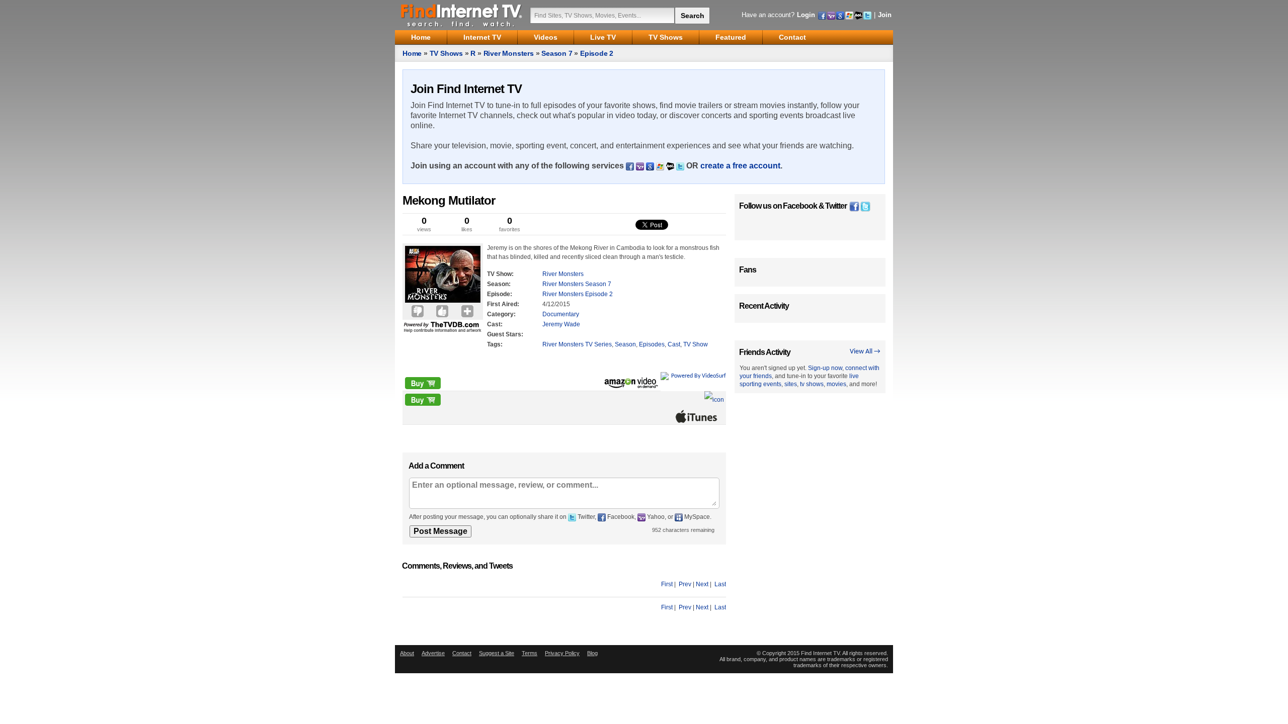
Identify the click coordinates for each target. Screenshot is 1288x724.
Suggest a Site (496, 653)
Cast (674, 344)
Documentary (560, 314)
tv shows (812, 384)
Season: (499, 284)
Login (806, 15)
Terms (529, 653)
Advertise (433, 653)
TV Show (695, 344)
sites (790, 384)
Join (885, 15)
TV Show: (500, 274)
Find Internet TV (462, 15)
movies (836, 384)
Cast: (495, 324)
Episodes (652, 344)
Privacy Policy (562, 653)
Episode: (499, 294)
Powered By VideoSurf (698, 376)
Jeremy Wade (561, 324)
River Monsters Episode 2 (577, 294)
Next (702, 584)
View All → (865, 351)
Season (625, 344)
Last (720, 584)
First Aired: (503, 304)
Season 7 (556, 53)
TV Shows (446, 53)
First (667, 584)
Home (412, 53)
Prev (685, 584)
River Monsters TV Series (577, 344)
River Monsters (509, 53)
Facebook (800, 206)
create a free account (740, 165)
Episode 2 (596, 53)
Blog (592, 653)
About (407, 653)
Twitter (836, 206)
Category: (501, 314)
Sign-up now (825, 368)
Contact (461, 653)
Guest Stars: (505, 334)
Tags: (495, 344)
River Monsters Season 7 (576, 284)
